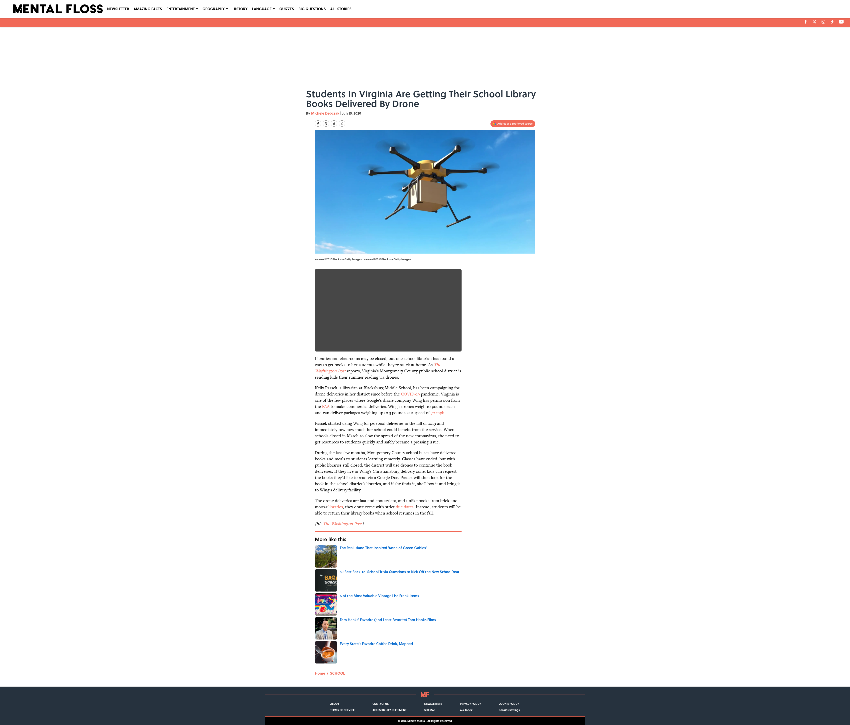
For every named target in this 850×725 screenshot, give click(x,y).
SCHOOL (337, 673)
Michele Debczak (325, 113)
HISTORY (240, 8)
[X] (814, 22)
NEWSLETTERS (433, 704)
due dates (405, 507)
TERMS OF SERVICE (342, 710)
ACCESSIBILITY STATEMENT (389, 710)
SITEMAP (429, 710)
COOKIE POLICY (509, 704)
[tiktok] (832, 22)
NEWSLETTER (118, 8)
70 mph (437, 413)
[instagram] (823, 22)
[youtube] (841, 22)
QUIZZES (286, 8)
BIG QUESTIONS (312, 8)
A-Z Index (466, 710)
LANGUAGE (262, 8)
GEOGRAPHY (213, 8)
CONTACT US (380, 704)
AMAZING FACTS (148, 8)
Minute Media (416, 721)
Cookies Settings (509, 710)
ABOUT (334, 704)
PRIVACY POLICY (470, 704)
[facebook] (806, 22)
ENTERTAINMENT (180, 8)
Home (320, 673)
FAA (326, 406)
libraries (335, 507)
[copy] (342, 123)
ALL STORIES (341, 8)
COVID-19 (410, 394)
